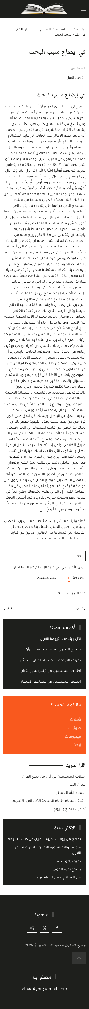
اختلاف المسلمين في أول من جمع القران (54, 777)
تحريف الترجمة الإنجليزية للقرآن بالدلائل (50, 661)
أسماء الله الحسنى (70, 793)
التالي (78, 556)
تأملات (75, 720)
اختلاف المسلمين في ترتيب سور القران (50, 671)
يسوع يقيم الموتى (66, 870)
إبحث (77, 745)
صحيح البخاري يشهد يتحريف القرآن (53, 650)
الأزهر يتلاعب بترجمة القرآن (60, 639)
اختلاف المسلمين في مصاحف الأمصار (51, 682)
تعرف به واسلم (69, 862)
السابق (79, 608)
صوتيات (74, 728)
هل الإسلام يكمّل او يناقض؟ (59, 878)
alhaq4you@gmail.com (44, 989)
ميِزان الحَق (77, 785)
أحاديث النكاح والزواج (69, 809)
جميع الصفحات (47, 578)
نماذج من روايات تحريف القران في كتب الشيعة (44, 839)
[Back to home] (44, 9)
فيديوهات (73, 737)
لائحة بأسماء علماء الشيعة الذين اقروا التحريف (48, 801)
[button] (83, 9)
